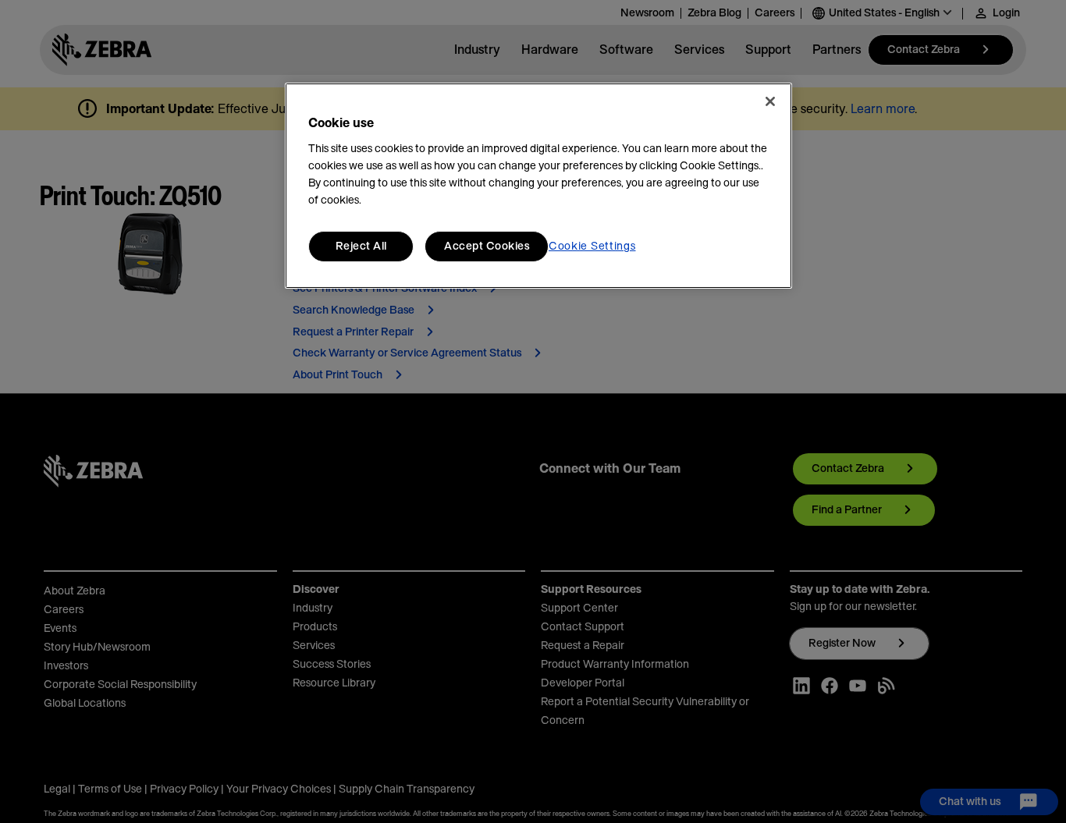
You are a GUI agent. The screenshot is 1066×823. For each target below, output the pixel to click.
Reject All (361, 246)
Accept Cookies (486, 246)
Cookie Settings (592, 246)
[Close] (770, 101)
